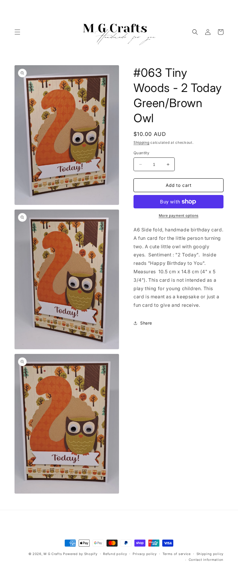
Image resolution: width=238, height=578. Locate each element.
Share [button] (146, 322)
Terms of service (177, 554)
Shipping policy (210, 554)
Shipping (141, 142)
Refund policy (115, 554)
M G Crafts (53, 554)
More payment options (179, 215)
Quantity (141, 152)
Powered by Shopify (80, 554)
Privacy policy (145, 554)
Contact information (206, 560)
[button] (17, 32)
